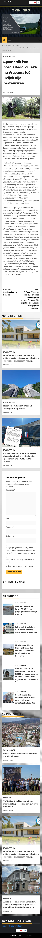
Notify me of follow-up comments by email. (20, 560)
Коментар (10, 490)
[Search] (38, 40)
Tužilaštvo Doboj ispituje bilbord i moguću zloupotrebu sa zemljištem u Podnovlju (20, 804)
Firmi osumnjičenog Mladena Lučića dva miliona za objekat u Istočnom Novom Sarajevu (24, 650)
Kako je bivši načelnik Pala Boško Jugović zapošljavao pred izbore (26, 629)
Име (8, 518)
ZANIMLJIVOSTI (9, 750)
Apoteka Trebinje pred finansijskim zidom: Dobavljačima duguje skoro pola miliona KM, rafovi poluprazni (19, 904)
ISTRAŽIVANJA (20, 603)
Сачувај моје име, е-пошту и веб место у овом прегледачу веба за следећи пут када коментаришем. (20, 550)
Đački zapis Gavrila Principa (11, 292)
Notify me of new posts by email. (20, 566)
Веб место (10, 536)
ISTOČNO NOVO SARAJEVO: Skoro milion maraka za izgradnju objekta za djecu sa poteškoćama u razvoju (21, 358)
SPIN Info (21, 10)
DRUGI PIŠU (7, 798)
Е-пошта (10, 527)
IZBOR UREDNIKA (9, 56)
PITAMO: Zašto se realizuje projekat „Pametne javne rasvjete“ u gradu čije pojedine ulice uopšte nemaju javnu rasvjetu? (30, 298)
